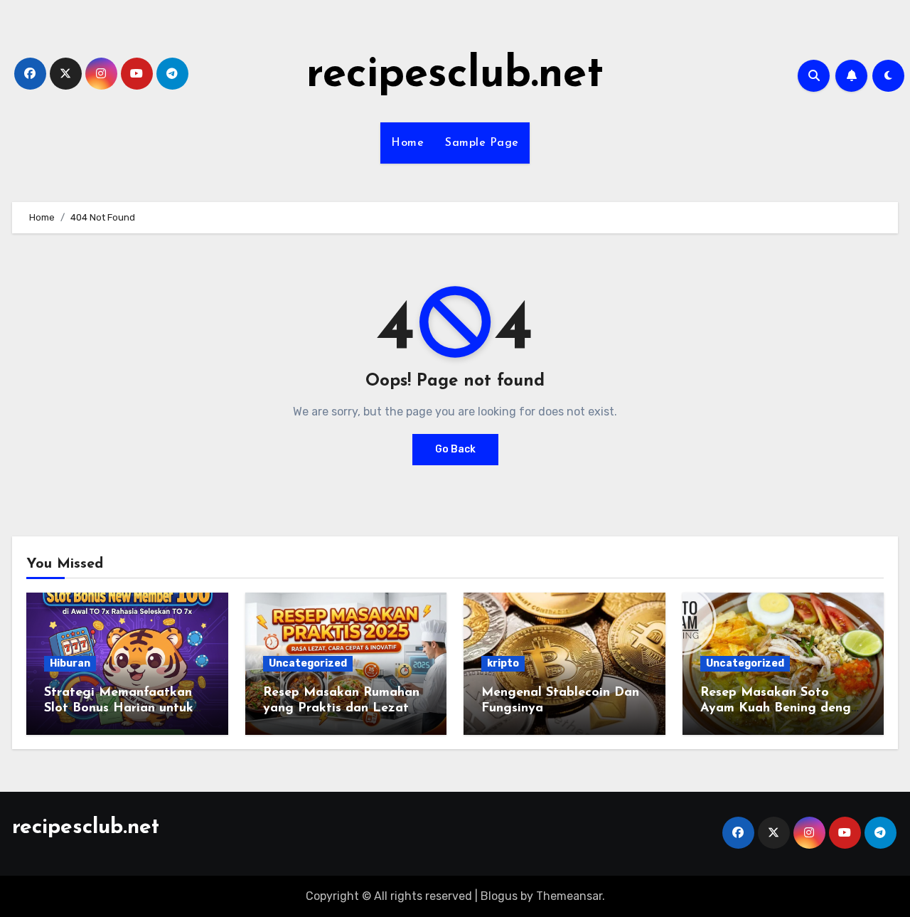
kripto (503, 663)
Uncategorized (308, 663)
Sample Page (482, 143)
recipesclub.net (455, 75)
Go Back (455, 449)
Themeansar (569, 896)
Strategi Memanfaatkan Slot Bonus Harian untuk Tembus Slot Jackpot (118, 708)
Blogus (499, 896)
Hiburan (70, 663)
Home (407, 143)
